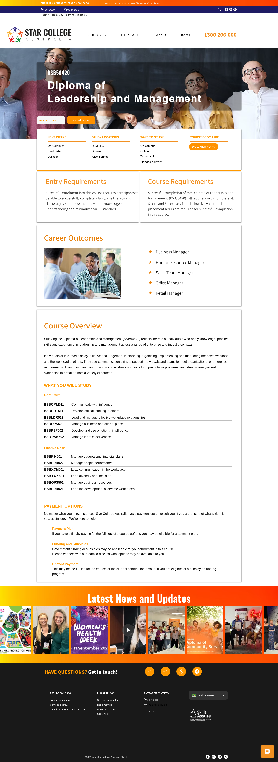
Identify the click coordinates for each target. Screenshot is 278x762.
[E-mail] (65, 9)
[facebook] (226, 9)
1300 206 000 (220, 34)
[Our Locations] (181, 671)
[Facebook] (197, 671)
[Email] (165, 671)
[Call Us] (149, 671)
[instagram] (230, 9)
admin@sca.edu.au (52, 14)
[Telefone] (41, 9)
